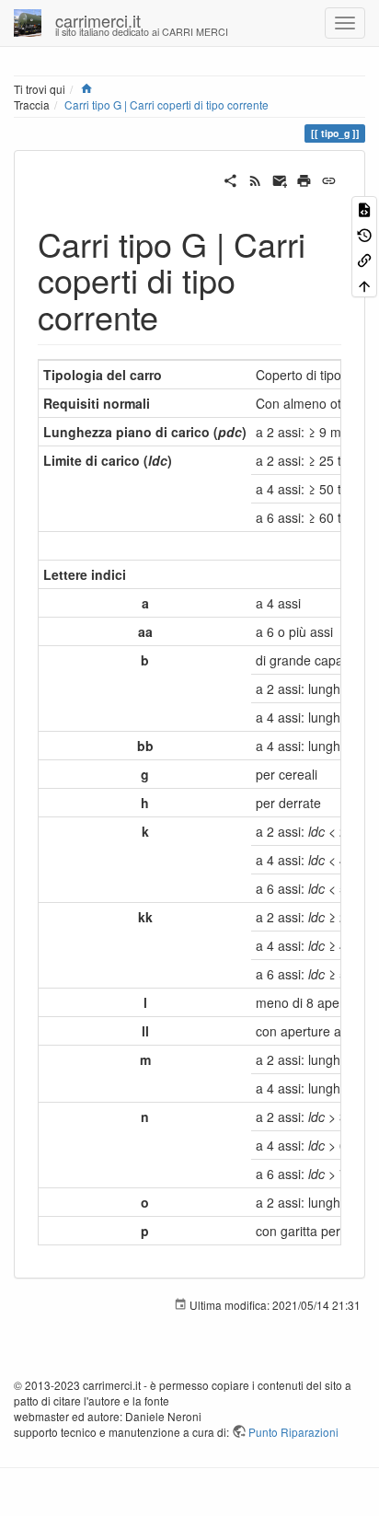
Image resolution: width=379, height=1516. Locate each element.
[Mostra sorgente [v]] (364, 208)
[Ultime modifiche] (255, 178)
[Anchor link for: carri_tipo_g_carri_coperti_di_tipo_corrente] (175, 315)
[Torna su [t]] (364, 283)
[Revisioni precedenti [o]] (364, 233)
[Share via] (230, 178)
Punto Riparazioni (293, 1432)
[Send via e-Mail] (280, 178)
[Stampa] (304, 178)
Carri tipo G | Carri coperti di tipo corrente (166, 104)
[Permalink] (329, 178)
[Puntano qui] (364, 259)
